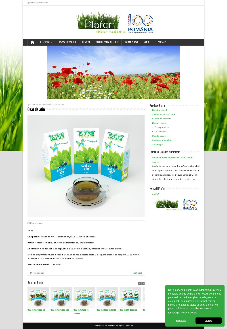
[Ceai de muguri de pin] (38, 297)
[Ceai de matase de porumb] (85, 297)
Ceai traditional (36, 223)
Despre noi (45, 42)
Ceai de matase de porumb (81, 311)
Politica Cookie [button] (189, 312)
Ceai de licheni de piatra (106, 309)
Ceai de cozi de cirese (128, 309)
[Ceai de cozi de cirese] (131, 297)
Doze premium (162, 127)
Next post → (138, 273)
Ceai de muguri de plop (59, 309)
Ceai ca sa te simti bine (163, 114)
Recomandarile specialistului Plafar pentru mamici (172, 159)
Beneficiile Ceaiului (67, 42)
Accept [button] (208, 320)
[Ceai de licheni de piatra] (108, 297)
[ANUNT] (175, 204)
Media (146, 42)
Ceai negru (157, 144)
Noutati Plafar (131, 42)
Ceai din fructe (159, 123)
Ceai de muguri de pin (36, 309)
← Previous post (35, 273)
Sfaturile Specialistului (107, 42)
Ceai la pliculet (159, 136)
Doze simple (161, 131)
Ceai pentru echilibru (162, 140)
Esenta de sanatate (161, 118)
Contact (162, 42)
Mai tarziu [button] (181, 320)
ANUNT (156, 194)
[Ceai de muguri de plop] (62, 297)
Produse (86, 42)
